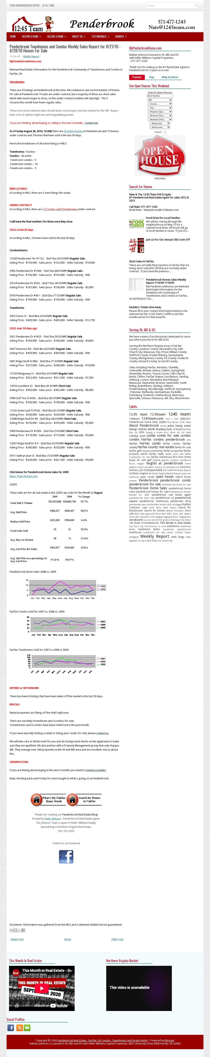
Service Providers (175, 510)
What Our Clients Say (162, 540)
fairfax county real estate (156, 447)
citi (178, 432)
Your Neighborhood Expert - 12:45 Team (32, 5)
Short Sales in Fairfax (141, 261)
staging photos (170, 517)
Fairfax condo (150, 443)
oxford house (183, 477)
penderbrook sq (164, 497)
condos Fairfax (140, 439)
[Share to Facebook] (23, 930)
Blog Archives (170, 77)
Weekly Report (31, 56)
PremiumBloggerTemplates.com (121, 1052)
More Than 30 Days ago (24, 476)
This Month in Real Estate (175, 522)
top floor (134, 526)
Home (13, 36)
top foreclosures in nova (153, 526)
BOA (141, 432)
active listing (175, 425)
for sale (141, 460)
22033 (162, 422)
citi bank (186, 432)
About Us (78, 36)
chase (172, 432)
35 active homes (73, 131)
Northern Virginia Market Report (165, 473)
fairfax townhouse (161, 457)
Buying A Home (31, 36)
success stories (150, 520)
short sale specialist (139, 517)
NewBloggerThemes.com (154, 1052)
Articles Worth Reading (152, 429)
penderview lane (137, 504)
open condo (147, 477)
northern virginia (138, 473)
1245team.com (152, 418)
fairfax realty (156, 454)
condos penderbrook (169, 439)
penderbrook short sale (141, 498)
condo (151, 436)
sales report (169, 507)
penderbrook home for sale (176, 484)
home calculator (146, 467)
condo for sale (168, 436)
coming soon (137, 435)
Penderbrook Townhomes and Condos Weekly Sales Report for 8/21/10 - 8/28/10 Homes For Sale (65, 48)
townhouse (135, 532)
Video (188, 532)
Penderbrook (148, 480)
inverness (185, 467)
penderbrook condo (175, 480)
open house (164, 477)
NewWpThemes (62, 1052)
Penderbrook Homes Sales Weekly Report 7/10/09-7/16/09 (166, 281)
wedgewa (134, 537)
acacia (163, 426)
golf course (153, 460)
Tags (151, 77)
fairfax (133, 443)
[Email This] (11, 930)
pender (133, 480)
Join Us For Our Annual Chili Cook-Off (168, 239)
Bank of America (176, 429)
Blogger (170, 1040)
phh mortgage (174, 504)
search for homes (154, 510)
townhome (173, 526)
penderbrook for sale (145, 484)
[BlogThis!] (15, 930)
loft (164, 470)
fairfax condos (171, 443)
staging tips (185, 517)
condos (185, 436)
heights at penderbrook (164, 463)
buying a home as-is (157, 432)
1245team (134, 418)
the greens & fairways (169, 520)
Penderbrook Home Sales (148, 488)
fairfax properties (173, 450)
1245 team (179, 414)
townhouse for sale (154, 532)
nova (183, 473)
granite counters (170, 460)
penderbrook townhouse (153, 501)
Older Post (117, 939)
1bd (167, 419)
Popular (137, 77)
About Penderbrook (144, 425)
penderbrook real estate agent (171, 494)
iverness (133, 470)
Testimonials (100, 36)
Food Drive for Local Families (163, 217)
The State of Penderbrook (144, 523)
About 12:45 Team (181, 422)
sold (152, 517)
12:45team (157, 414)
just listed (144, 470)
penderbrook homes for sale (152, 491)
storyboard (136, 519)
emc (189, 440)
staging (158, 517)
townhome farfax (149, 529)
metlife (170, 470)
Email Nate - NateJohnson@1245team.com (154, 209)
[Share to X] (19, 930)
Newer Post (17, 939)
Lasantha (97, 1052)
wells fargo (177, 536)
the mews (186, 520)
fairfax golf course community (146, 450)
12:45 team (138, 414)
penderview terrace (157, 504)
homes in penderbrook (167, 467)
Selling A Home (56, 36)
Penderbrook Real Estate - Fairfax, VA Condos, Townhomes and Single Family (102, 1040)
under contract (175, 532)
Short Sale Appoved (145, 513)
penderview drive (180, 501)
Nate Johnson (53, 818)
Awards (121, 36)
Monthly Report (183, 470)
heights (140, 463)
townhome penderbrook (177, 529)
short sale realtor (182, 513)
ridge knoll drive (151, 507)
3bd (169, 422)
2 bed (174, 419)
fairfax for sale (183, 447)
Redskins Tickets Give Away (145, 307)
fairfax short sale (175, 454)
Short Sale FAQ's (164, 513)
